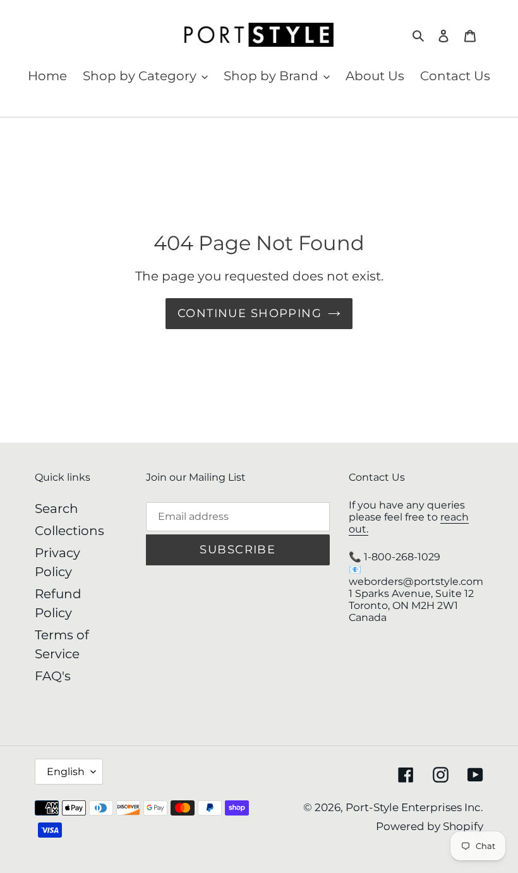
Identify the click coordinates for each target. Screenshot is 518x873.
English (66, 772)
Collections (69, 530)
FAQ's (53, 675)
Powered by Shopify (429, 826)
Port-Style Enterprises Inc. (414, 807)
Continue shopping (250, 313)
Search (56, 508)
